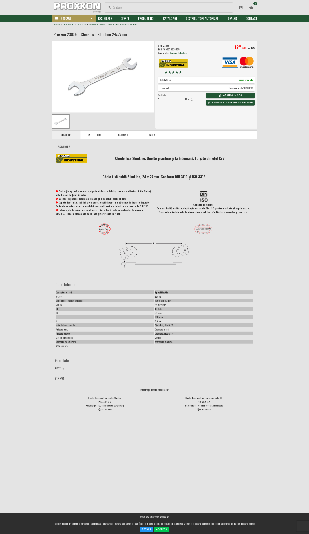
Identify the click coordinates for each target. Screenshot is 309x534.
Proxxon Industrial (178, 53)
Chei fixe (81, 24)
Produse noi (146, 18)
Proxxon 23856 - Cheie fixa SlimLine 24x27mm (113, 24)
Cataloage (170, 18)
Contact (251, 18)
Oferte (125, 18)
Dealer (232, 18)
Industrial (68, 24)
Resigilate (105, 18)
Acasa (56, 24)
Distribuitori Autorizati (202, 18)
